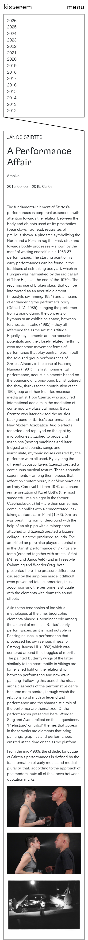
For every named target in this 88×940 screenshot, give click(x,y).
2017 (11, 78)
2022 (11, 46)
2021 (11, 52)
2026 (11, 20)
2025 (11, 26)
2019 (11, 65)
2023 (11, 39)
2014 (11, 97)
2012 (11, 110)
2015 (11, 91)
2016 (11, 84)
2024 (11, 33)
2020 (11, 59)
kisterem (18, 6)
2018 (11, 72)
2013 (11, 104)
